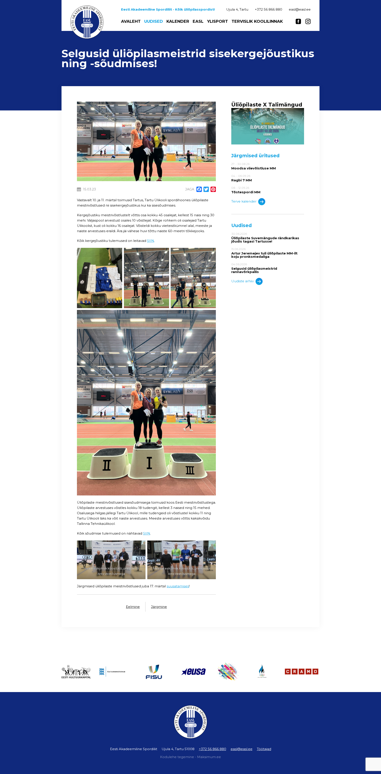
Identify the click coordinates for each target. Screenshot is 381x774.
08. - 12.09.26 (245, 190)
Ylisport (217, 21)
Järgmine (159, 607)
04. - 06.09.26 (241, 178)
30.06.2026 (265, 237)
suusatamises (178, 586)
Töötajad (264, 749)
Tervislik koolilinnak (257, 21)
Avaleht (131, 21)
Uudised (153, 21)
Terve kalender (243, 201)
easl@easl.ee (241, 749)
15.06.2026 (264, 252)
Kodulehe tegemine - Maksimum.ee (190, 757)
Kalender (177, 21)
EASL (198, 21)
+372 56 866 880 (212, 749)
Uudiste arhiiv (242, 281)
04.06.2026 (254, 268)
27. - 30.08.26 (253, 166)
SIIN (150, 241)
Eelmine (133, 607)
